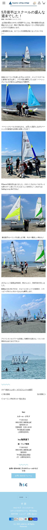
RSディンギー (10, 390)
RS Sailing (33, 511)
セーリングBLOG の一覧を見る (14, 399)
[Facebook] (22, 504)
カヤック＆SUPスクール (19, 511)
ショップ (22, 514)
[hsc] (19, 3)
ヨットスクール (27, 508)
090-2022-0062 (24, 455)
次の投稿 (40, 394)
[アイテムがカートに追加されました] (44, 3)
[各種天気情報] (35, 3)
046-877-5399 (25, 430)
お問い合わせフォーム (23, 476)
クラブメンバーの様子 (25, 390)
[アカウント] (39, 3)
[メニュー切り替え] (3, 3)
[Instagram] (25, 504)
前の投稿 (6, 394)
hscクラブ (17, 508)
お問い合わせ (32, 514)
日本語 (21, 497)
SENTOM (14, 514)
